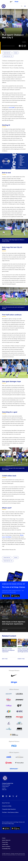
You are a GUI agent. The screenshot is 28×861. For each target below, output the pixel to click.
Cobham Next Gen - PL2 (7, 56)
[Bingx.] (16, 2)
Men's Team (4, 629)
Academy (15, 557)
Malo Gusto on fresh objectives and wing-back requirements (8, 650)
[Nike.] (11, 2)
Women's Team (21, 658)
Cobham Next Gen (6, 557)
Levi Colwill (11, 107)
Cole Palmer (8, 537)
